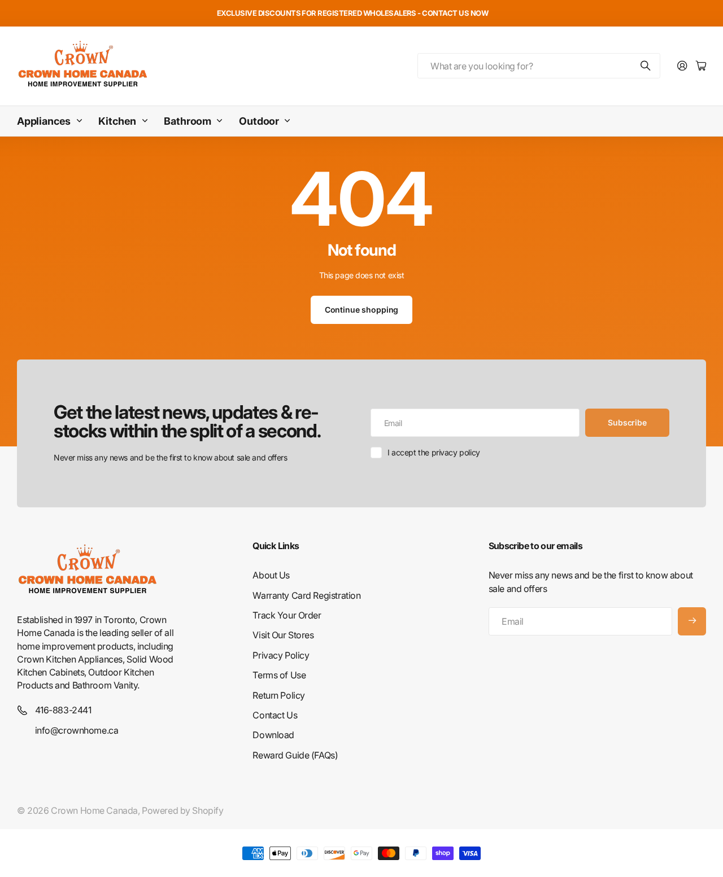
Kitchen (117, 121)
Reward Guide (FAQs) (295, 755)
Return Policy (278, 695)
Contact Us (274, 715)
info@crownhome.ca (77, 730)
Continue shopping (362, 309)
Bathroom (187, 121)
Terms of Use (279, 675)
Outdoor (259, 121)
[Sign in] (682, 66)
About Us (271, 575)
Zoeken (646, 65)
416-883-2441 (63, 710)
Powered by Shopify (182, 810)
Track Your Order (286, 615)
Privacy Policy (280, 655)
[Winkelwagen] (701, 66)
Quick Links (275, 545)
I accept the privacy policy (433, 452)
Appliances (44, 121)
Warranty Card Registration (306, 595)
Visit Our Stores (282, 635)
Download (273, 734)
